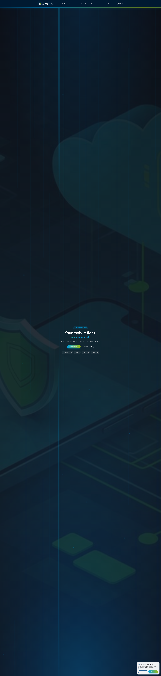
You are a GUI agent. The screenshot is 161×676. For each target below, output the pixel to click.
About (92, 3)
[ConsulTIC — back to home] (45, 3)
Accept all (153, 671)
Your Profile (79, 3)
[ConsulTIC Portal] (109, 4)
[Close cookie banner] (158, 663)
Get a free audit (73, 346)
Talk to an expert (88, 346)
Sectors (87, 3)
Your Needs (72, 3)
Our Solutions (63, 3)
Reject (143, 671)
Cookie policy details (142, 668)
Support (98, 3)
